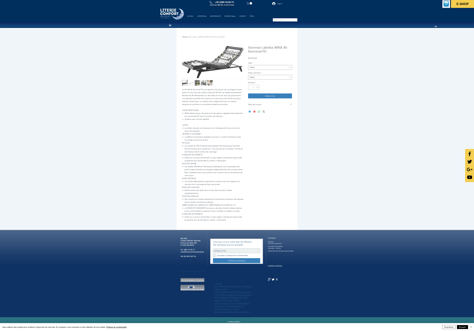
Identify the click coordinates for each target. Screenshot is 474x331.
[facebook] (276, 279)
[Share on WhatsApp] (259, 111)
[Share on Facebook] (249, 111)
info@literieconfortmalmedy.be (192, 252)
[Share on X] (263, 111)
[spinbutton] (254, 87)
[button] (250, 3)
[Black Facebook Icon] (470, 154)
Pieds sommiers (255, 73)
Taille (250, 63)
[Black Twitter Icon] (470, 162)
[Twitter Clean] (273, 279)
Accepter (462, 327)
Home (184, 37)
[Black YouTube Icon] (470, 177)
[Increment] (257, 87)
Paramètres (448, 327)
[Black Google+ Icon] (470, 169)
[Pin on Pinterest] (254, 111)
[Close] (471, 327)
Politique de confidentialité (116, 327)
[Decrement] (250, 87)
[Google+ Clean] (269, 279)
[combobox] (270, 67)
